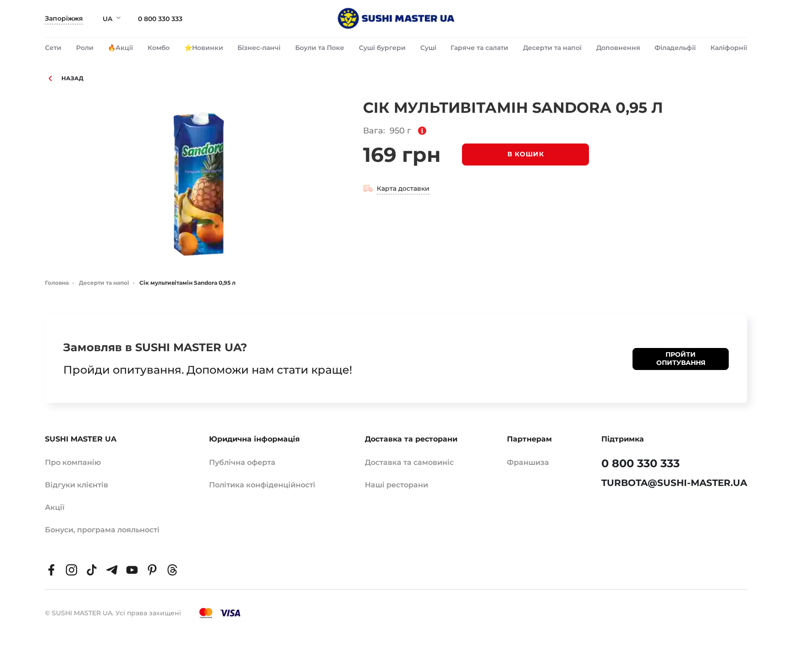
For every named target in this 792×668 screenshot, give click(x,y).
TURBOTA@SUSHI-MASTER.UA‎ (674, 482)
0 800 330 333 (160, 19)
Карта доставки (403, 188)
